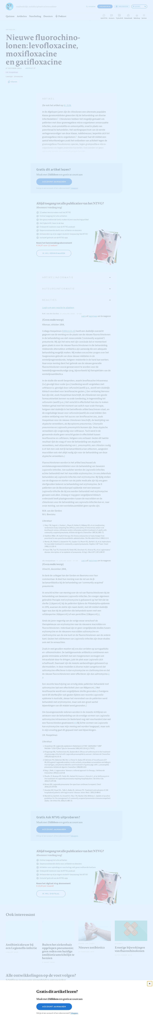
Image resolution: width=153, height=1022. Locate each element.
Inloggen (74, 1013)
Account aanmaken (54, 1006)
